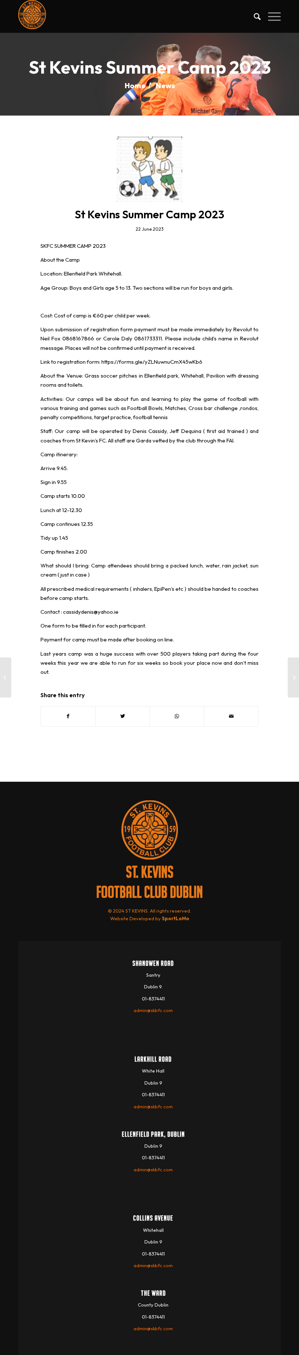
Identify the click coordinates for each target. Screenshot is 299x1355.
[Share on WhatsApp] (177, 716)
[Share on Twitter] (123, 716)
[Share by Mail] (231, 716)
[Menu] (271, 16)
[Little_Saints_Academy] (149, 169)
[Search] (253, 16)
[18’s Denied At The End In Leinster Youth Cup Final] (5, 677)
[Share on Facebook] (68, 716)
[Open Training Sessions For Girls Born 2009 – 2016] (293, 677)
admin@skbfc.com (153, 1010)
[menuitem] (253, 16)
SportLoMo (175, 918)
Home (135, 85)
